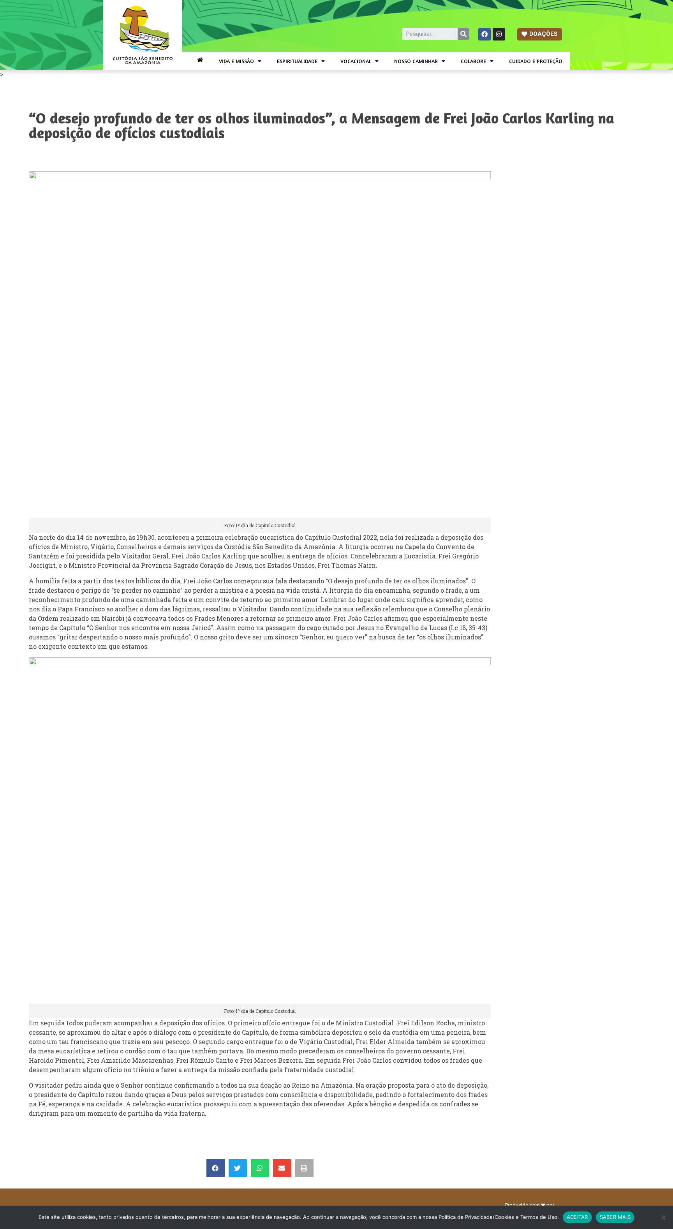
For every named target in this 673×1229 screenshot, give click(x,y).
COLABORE (473, 61)
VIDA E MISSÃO (236, 61)
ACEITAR (577, 1217)
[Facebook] (484, 34)
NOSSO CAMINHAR (416, 61)
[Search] (463, 34)
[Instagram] (499, 34)
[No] (663, 1217)
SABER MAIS (615, 1217)
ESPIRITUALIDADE (297, 61)
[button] (539, 34)
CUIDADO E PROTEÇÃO (535, 61)
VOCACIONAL (355, 61)
